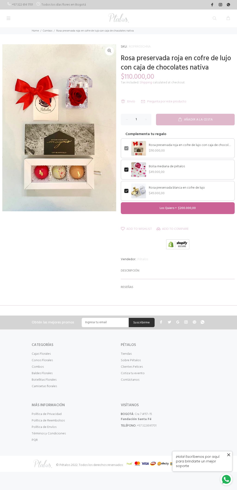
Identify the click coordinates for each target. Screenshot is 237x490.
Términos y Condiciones (49, 433)
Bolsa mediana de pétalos (167, 166)
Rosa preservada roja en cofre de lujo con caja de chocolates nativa (190, 145)
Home (35, 30)
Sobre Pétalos (131, 360)
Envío (131, 101)
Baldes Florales (42, 373)
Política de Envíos (44, 427)
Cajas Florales (41, 354)
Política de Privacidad (47, 414)
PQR (35, 440)
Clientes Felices (132, 367)
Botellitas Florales (44, 380)
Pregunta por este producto (166, 101)
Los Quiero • (178, 208)
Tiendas (126, 354)
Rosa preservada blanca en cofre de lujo (177, 188)
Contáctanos (130, 380)
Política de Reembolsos (48, 420)
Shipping (146, 82)
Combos (47, 30)
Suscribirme (141, 322)
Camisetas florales (44, 386)
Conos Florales (42, 360)
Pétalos (142, 259)
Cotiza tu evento (133, 373)
